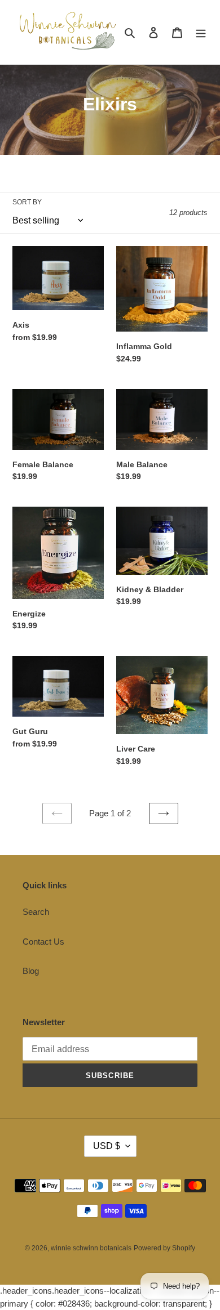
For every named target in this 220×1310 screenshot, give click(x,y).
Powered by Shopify (164, 1248)
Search (36, 911)
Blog (31, 971)
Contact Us (43, 941)
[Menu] (201, 32)
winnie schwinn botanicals (91, 1248)
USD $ (106, 1146)
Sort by (27, 202)
